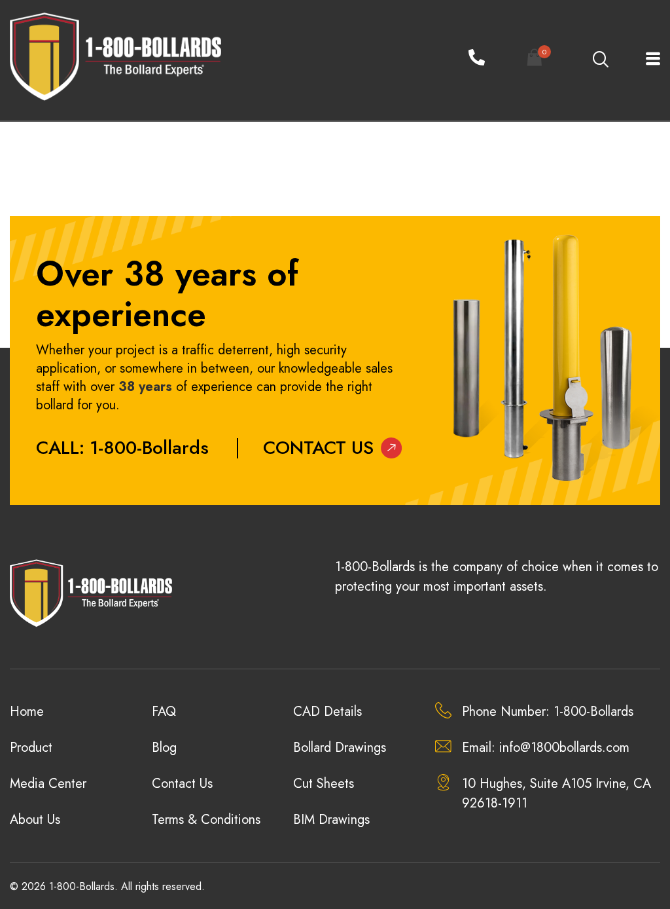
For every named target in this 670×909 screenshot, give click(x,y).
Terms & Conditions (206, 819)
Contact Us (318, 447)
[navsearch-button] (600, 60)
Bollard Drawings (339, 747)
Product (31, 747)
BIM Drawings (331, 819)
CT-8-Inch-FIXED (55, 164)
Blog (164, 747)
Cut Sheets (323, 783)
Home (27, 711)
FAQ (164, 711)
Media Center (48, 783)
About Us (35, 819)
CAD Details (327, 711)
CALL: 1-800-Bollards (122, 447)
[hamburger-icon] (645, 60)
